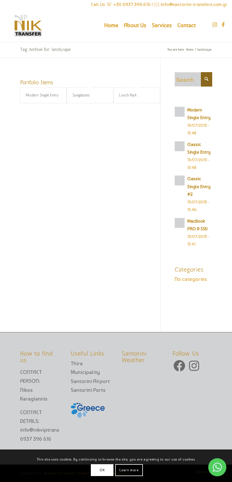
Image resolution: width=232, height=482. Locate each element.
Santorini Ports (88, 390)
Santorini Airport (90, 381)
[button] (217, 467)
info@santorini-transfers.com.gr (193, 4)
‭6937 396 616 (35, 439)
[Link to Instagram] (214, 25)
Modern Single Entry (42, 95)
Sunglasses (80, 95)
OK (102, 470)
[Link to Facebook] (223, 25)
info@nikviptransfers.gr (47, 430)
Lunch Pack (128, 95)
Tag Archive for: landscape (45, 49)
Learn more (128, 470)
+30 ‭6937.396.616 (132, 4)
